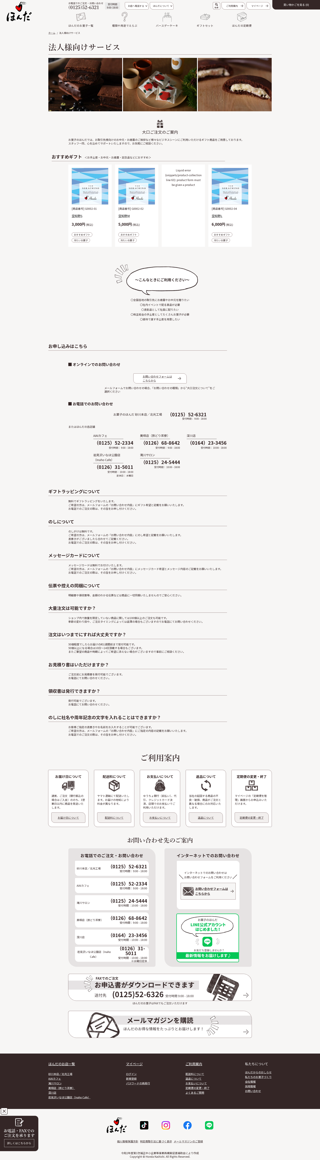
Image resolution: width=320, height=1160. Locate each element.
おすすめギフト (82, 234)
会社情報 (250, 1081)
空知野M (124, 216)
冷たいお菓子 (81, 240)
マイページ (134, 1064)
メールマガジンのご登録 (188, 1141)
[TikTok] (144, 1125)
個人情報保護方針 (127, 1141)
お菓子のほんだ (19, 12)
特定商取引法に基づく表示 (156, 1141)
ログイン (131, 1074)
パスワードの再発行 (138, 1083)
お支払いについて (196, 1083)
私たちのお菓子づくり (258, 1077)
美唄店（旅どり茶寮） (61, 1088)
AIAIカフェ (54, 1078)
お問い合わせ (253, 1091)
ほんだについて (161, 6)
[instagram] (166, 1125)
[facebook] (187, 1125)
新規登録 (131, 1078)
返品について (194, 1078)
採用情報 (250, 1086)
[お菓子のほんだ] (117, 1125)
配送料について (195, 1074)
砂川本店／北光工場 (60, 1074)
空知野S (77, 216)
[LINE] (209, 1125)
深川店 (52, 1092)
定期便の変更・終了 (198, 1088)
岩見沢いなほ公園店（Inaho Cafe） (69, 1097)
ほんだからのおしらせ (258, 1072)
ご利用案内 (232, 6)
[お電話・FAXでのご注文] (19, 1134)
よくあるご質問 (195, 1092)
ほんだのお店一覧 (61, 1064)
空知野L (217, 216)
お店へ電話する (136, 6)
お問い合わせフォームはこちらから (157, 378)
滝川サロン (55, 1083)
